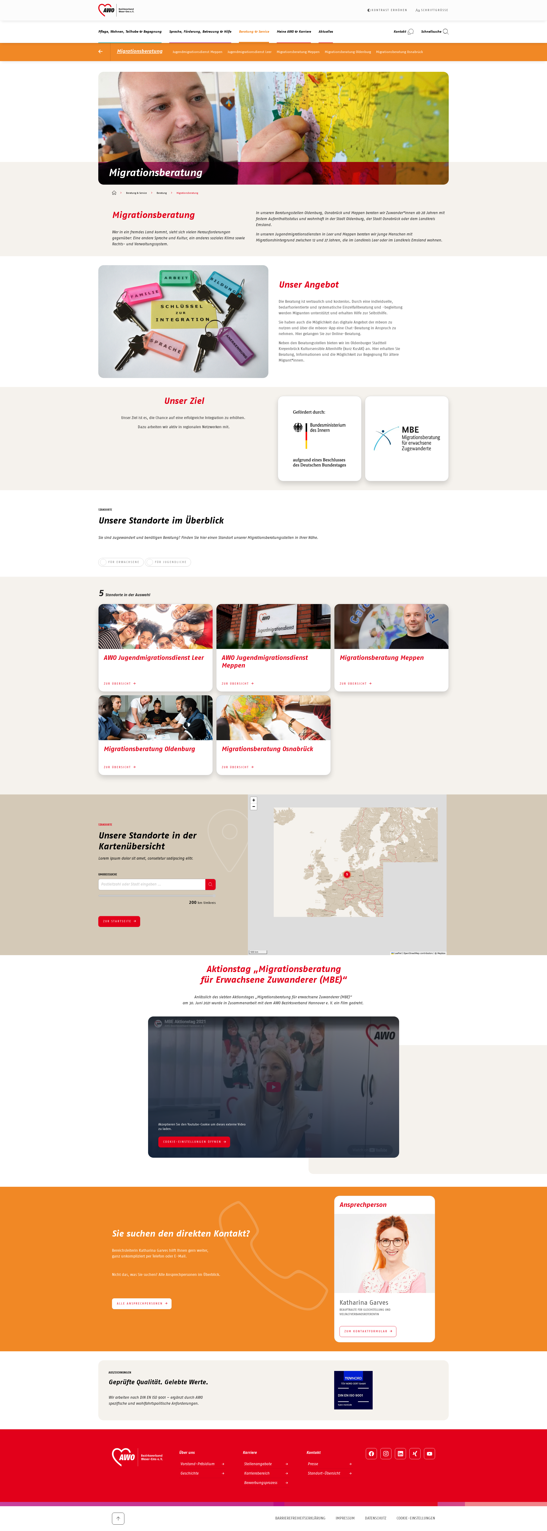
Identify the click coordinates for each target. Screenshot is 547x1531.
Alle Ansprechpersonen (140, 1303)
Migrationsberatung (139, 51)
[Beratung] (104, 52)
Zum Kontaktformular (366, 1331)
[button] (347, 874)
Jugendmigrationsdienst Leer (250, 52)
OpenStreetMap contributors (418, 953)
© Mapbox (440, 953)
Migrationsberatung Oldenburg (348, 52)
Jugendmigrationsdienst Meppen (197, 52)
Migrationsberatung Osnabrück (399, 52)
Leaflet (398, 953)
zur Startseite (117, 921)
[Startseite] (114, 193)
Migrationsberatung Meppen (298, 52)
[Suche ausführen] (210, 884)
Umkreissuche (107, 874)
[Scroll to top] (118, 1519)
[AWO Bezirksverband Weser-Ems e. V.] (116, 10)
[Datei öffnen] (320, 438)
